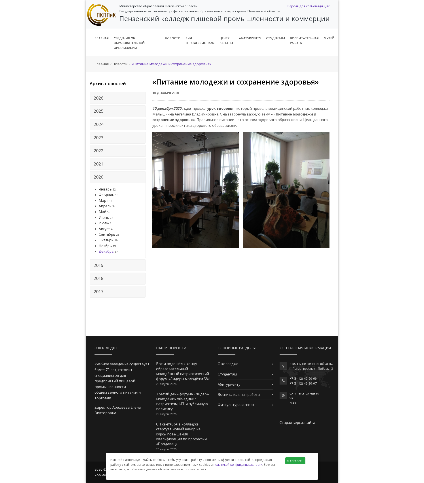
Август (104, 228)
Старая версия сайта (297, 422)
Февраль (106, 194)
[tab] (118, 98)
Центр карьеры (226, 40)
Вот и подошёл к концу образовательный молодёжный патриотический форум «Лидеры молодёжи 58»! (183, 371)
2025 (98, 111)
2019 (98, 265)
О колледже (228, 363)
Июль (104, 223)
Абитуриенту (250, 38)
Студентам (275, 38)
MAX (293, 403)
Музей (329, 38)
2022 (98, 151)
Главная (102, 38)
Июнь (104, 217)
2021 (98, 164)
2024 (98, 124)
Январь (105, 189)
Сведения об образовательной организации (129, 43)
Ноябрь (105, 245)
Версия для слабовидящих (308, 6)
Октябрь (106, 240)
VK (291, 398)
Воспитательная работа (304, 40)
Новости (172, 38)
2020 (98, 177)
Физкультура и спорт (236, 404)
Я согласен (295, 461)
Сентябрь (107, 234)
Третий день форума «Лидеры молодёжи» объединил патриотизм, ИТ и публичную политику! (182, 401)
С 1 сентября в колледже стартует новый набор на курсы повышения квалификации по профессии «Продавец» (181, 434)
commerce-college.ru (304, 393)
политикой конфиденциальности (238, 464)
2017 (98, 291)
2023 (98, 137)
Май (102, 211)
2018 (98, 278)
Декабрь (106, 251)
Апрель (105, 206)
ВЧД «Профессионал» (200, 40)
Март (103, 200)
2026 (98, 98)
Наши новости (171, 348)
